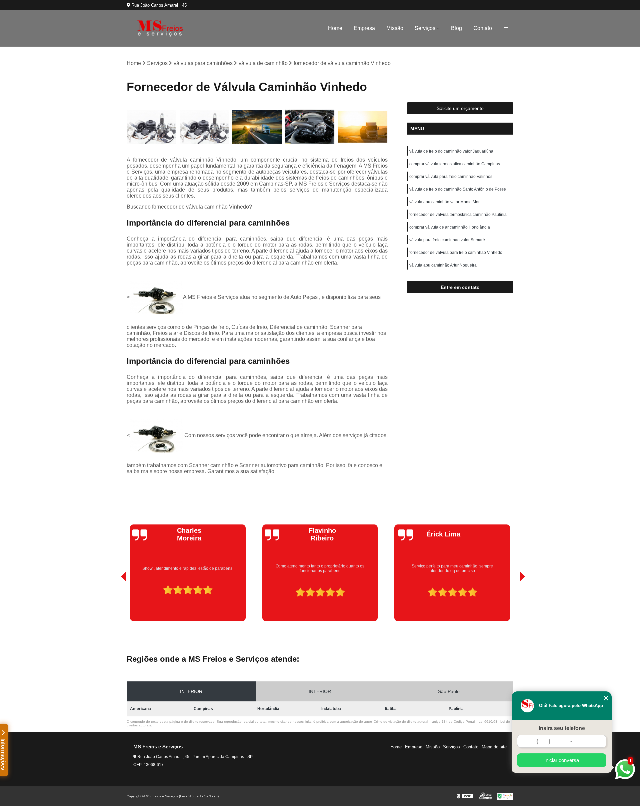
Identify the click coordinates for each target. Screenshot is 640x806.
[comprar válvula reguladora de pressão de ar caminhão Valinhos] (151, 127)
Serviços (425, 28)
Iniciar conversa (561, 760)
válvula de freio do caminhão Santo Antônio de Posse (457, 189)
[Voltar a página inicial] (160, 28)
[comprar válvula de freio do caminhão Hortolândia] (204, 127)
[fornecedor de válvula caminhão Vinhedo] (257, 127)
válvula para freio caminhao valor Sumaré (447, 240)
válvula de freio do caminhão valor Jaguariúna (451, 151)
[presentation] (114, 602)
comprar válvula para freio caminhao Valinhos (450, 176)
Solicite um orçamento (460, 108)
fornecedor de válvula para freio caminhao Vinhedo (455, 252)
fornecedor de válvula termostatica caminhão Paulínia (458, 214)
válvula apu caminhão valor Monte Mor (444, 202)
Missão (394, 28)
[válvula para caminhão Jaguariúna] (310, 127)
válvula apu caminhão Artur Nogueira (443, 265)
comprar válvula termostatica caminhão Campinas (454, 164)
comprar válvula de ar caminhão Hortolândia (449, 227)
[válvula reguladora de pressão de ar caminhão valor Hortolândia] (363, 127)
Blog (456, 28)
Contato (482, 28)
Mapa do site (494, 746)
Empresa (364, 28)
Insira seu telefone (562, 728)
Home (335, 28)
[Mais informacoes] (505, 28)
